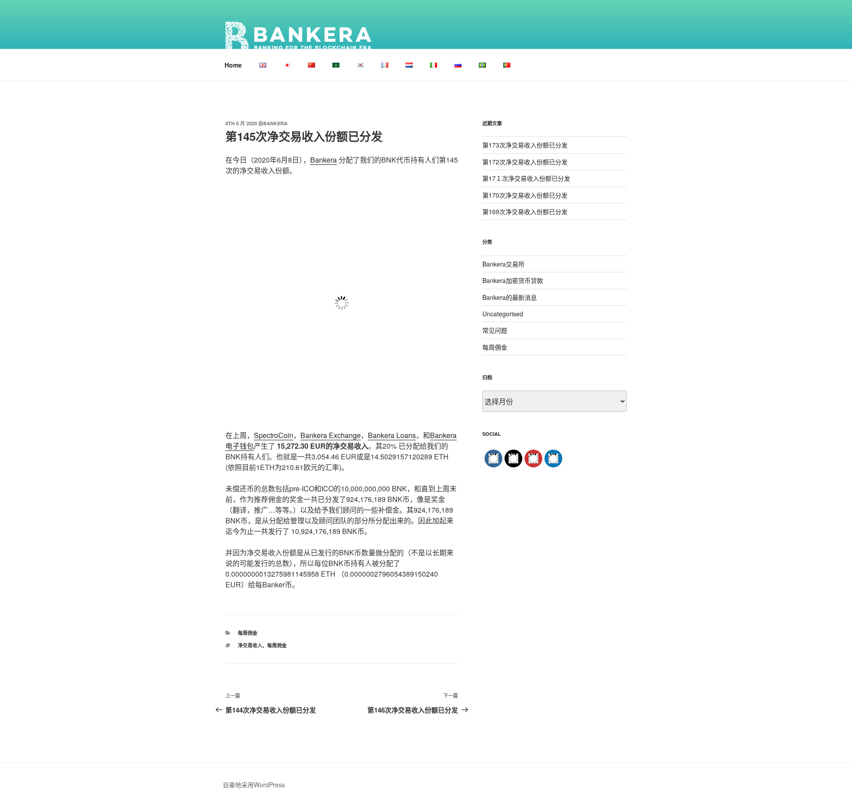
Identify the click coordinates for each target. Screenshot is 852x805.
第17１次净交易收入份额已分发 (526, 178)
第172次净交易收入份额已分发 (525, 161)
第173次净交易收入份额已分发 (525, 144)
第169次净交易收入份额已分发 (525, 211)
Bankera (275, 123)
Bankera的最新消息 (509, 297)
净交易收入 (250, 645)
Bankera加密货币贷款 (512, 280)
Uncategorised (502, 313)
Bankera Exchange (330, 435)
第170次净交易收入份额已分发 (525, 195)
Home (233, 64)
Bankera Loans (392, 435)
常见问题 (494, 330)
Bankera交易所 (503, 263)
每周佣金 (247, 633)
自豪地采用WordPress (254, 784)
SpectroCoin (273, 435)
